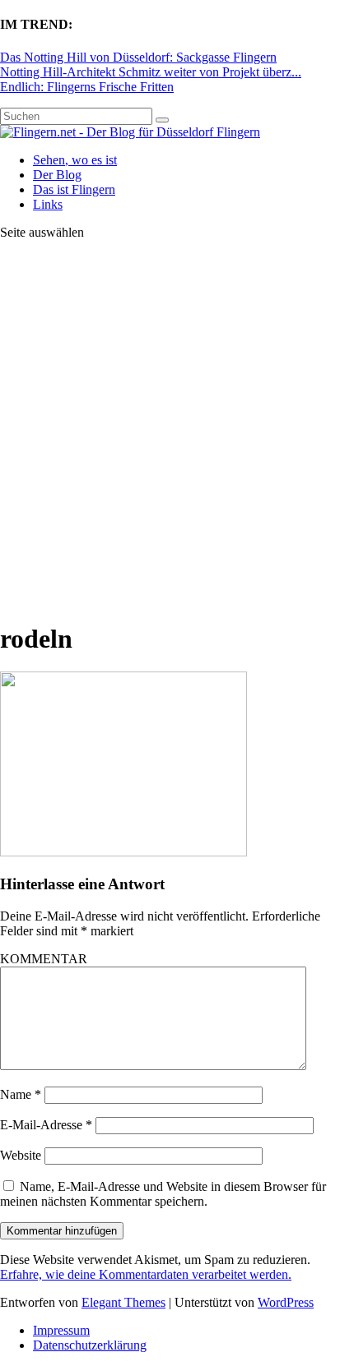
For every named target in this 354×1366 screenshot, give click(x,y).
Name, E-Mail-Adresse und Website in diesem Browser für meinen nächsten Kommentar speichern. (163, 1193)
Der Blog (57, 175)
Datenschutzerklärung (90, 1345)
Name (20, 1094)
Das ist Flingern (74, 189)
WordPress (286, 1302)
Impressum (61, 1330)
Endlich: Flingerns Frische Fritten (87, 87)
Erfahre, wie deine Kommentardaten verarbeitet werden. (145, 1274)
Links (48, 204)
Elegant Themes (123, 1302)
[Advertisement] (177, 430)
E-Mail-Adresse (46, 1125)
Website (20, 1155)
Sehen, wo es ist (75, 160)
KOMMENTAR (43, 959)
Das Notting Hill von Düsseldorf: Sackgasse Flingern (138, 57)
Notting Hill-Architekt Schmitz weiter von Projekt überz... (150, 72)
